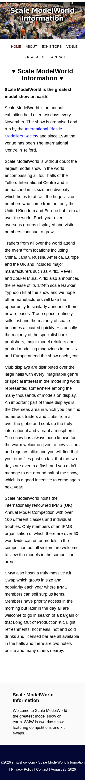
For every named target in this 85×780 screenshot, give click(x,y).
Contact (57, 57)
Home (16, 46)
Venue (71, 46)
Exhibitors (52, 46)
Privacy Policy (22, 769)
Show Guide (34, 57)
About (31, 46)
